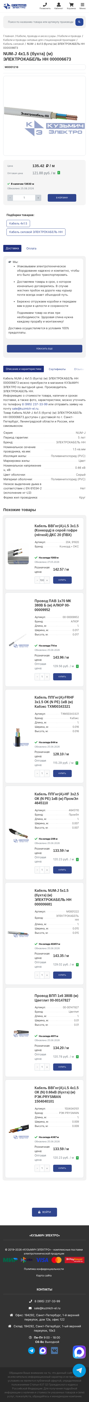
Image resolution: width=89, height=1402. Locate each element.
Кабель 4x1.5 (18, 223)
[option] (44, 116)
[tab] (57, 369)
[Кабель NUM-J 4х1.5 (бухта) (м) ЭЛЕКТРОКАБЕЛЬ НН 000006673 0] (44, 116)
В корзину (62, 197)
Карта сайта (44, 1275)
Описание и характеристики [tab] (23, 368)
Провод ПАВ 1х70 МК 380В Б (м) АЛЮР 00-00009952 (53, 605)
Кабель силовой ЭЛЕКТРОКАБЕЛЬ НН (36, 232)
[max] (44, 1353)
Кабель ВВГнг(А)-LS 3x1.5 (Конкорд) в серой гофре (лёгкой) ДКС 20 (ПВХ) (57, 530)
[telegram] (33, 1353)
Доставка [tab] (12, 248)
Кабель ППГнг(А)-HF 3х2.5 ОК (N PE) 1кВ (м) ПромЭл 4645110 (57, 798)
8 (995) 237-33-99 (35, 404)
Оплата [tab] (31, 248)
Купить (62, 580)
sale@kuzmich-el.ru (25, 408)
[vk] (56, 1353)
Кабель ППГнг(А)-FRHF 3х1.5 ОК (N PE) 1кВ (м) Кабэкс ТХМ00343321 (54, 702)
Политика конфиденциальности (44, 1269)
